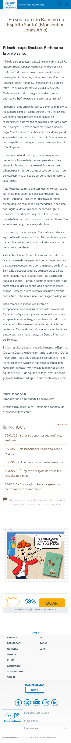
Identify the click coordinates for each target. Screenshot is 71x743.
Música (11, 654)
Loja (42, 649)
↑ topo (35, 633)
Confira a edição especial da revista (35, 609)
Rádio (43, 643)
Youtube (37, 703)
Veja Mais (62, 424)
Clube (10, 660)
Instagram (46, 703)
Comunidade (15, 671)
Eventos (12, 637)
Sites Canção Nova (66, 4)
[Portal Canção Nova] (10, 4)
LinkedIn (55, 703)
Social (11, 677)
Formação (14, 643)
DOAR (34, 690)
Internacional (31, 728)
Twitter (27, 703)
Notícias (12, 649)
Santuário (14, 666)
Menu (59, 4)
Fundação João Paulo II (36, 713)
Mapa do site (31, 720)
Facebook (18, 703)
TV (41, 637)
